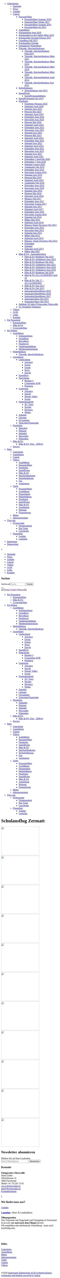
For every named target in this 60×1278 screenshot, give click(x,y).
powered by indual (26, 1274)
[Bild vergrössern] (20, 854)
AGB (33, 1273)
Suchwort (5, 584)
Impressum (13, 1273)
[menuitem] (33, 160)
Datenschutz (25, 1273)
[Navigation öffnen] (2, 587)
